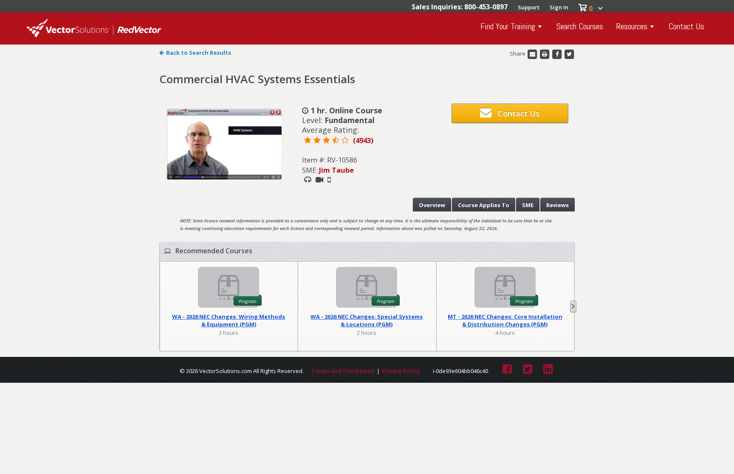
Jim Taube (336, 170)
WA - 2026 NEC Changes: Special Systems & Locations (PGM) (367, 320)
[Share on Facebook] (557, 54)
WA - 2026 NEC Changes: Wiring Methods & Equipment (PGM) (228, 320)
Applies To (483, 205)
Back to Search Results (198, 52)
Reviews (557, 205)
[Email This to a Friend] (533, 54)
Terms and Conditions (343, 371)
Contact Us (686, 26)
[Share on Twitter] (569, 54)
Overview (432, 205)
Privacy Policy (401, 371)
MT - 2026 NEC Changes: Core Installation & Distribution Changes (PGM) (505, 320)
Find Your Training (507, 26)
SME (528, 205)
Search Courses (579, 26)
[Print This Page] (545, 54)
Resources (631, 26)
